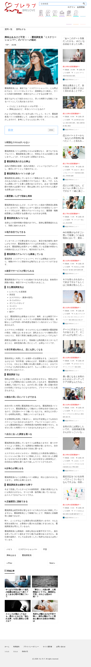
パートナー (71, 173)
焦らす (80, 320)
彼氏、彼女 (76, 123)
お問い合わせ (60, 647)
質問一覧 (8, 29)
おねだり (76, 170)
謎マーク (80, 514)
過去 (66, 126)
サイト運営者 (47, 647)
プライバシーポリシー (31, 647)
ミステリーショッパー (27, 549)
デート (82, 73)
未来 (81, 270)
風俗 (69, 126)
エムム (15, 651)
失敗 (67, 76)
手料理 (68, 176)
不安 (45, 549)
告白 (79, 120)
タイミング (77, 411)
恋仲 (75, 270)
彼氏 (73, 76)
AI (74, 267)
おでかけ (76, 364)
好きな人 (78, 267)
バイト (9, 549)
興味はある (11, 555)
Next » (52, 563)
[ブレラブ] (20, 8)
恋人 (64, 176)
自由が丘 (25, 651)
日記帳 (71, 514)
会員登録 (81, 7)
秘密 (75, 514)
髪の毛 (68, 417)
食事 (72, 176)
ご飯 (81, 170)
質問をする (21, 29)
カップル (67, 317)
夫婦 (64, 76)
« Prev (9, 563)
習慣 (70, 223)
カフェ (82, 364)
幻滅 (64, 467)
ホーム (7, 647)
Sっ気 (75, 314)
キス (72, 317)
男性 (73, 467)
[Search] (84, 4)
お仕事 (76, 120)
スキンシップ (78, 317)
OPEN (51, 130)
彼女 (70, 76)
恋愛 (81, 123)
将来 (82, 267)
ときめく (76, 461)
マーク (76, 511)
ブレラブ (42, 659)
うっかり (76, 73)
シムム (7, 651)
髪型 (77, 467)
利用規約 (16, 647)
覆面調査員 (27, 555)
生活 (67, 223)
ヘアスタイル (70, 414)
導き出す (65, 270)
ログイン (71, 7)
